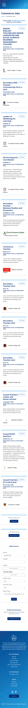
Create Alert (14, 521)
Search (14, 599)
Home (2, 16)
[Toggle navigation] (25, 4)
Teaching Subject (8, 572)
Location (5, 559)
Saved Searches (14, 662)
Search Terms (6, 591)
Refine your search (19, 20)
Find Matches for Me (14, 618)
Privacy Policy (14, 685)
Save (22, 28)
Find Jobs (14, 658)
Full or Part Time (7, 584)
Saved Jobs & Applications (14, 664)
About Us (14, 681)
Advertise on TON (14, 674)
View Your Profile (14, 660)
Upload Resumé (14, 535)
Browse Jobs (14, 666)
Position (5, 565)
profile (17, 613)
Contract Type (7, 578)
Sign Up (14, 656)
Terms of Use (14, 683)
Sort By (5, 552)
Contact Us (14, 696)
